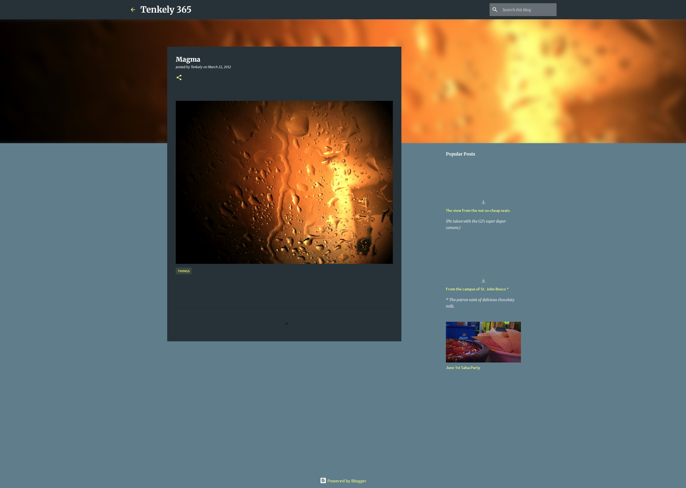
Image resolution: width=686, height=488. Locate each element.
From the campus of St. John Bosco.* (477, 288)
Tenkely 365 (166, 9)
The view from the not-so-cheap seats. (478, 210)
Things (183, 271)
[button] (179, 78)
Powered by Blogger (346, 480)
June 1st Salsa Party (463, 367)
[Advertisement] (284, 386)
